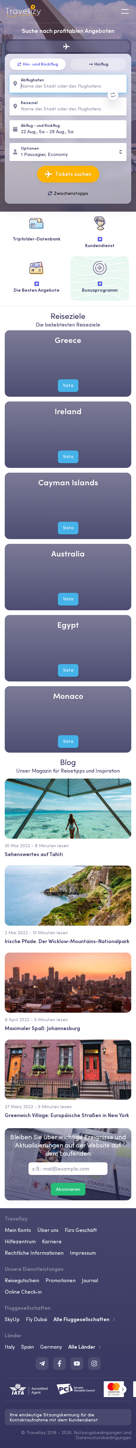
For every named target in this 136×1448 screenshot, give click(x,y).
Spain (27, 1346)
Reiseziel (29, 103)
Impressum (83, 1252)
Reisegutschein (22, 1280)
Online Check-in (23, 1291)
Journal (90, 1280)
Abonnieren (68, 1189)
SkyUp (12, 1319)
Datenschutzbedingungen (103, 1437)
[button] (123, 1389)
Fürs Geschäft (81, 1230)
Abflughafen (32, 80)
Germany (51, 1346)
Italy (10, 1346)
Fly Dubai (36, 1319)
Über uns (48, 1230)
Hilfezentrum (20, 1241)
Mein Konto (18, 1230)
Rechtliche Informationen (34, 1252)
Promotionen (61, 1280)
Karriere (52, 1241)
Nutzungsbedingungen (98, 1432)
